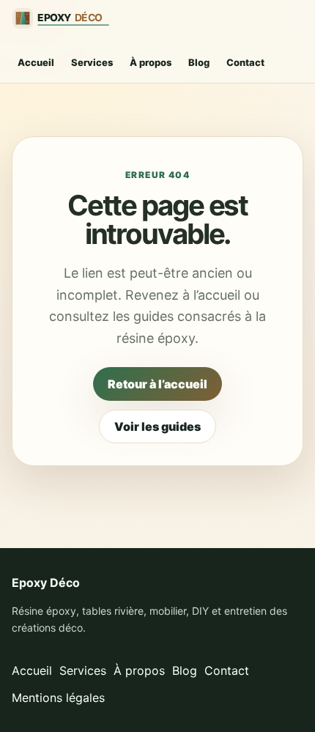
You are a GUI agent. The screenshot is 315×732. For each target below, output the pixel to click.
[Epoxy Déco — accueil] (67, 18)
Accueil (36, 62)
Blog (199, 62)
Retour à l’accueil (157, 384)
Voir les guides (157, 426)
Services (92, 62)
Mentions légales (58, 697)
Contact (245, 62)
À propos (150, 62)
